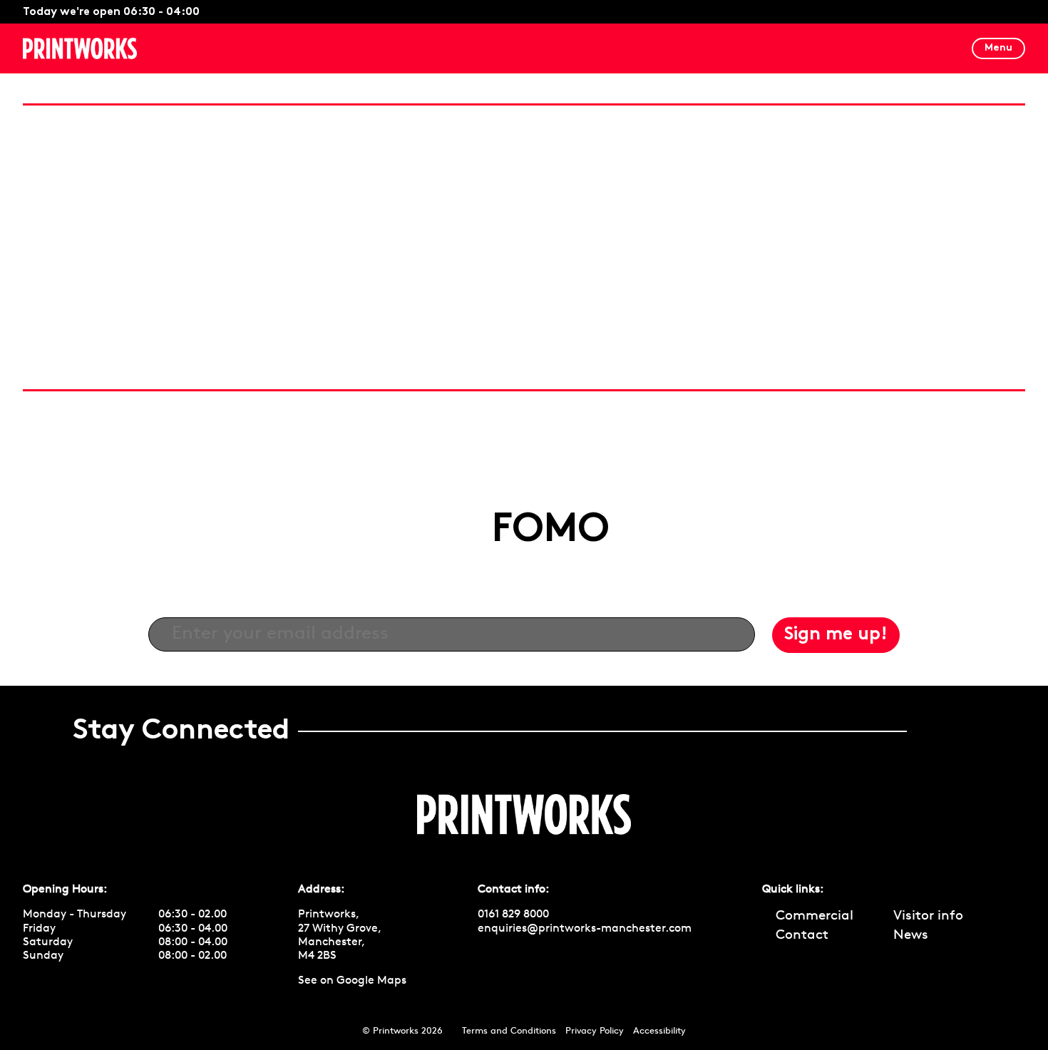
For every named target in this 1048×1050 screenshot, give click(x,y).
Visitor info (928, 916)
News (910, 935)
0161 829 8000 (513, 914)
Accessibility (659, 1031)
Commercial (814, 916)
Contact (802, 935)
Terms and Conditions (509, 1031)
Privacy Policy (594, 1031)
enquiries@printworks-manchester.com (585, 929)
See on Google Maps (352, 981)
